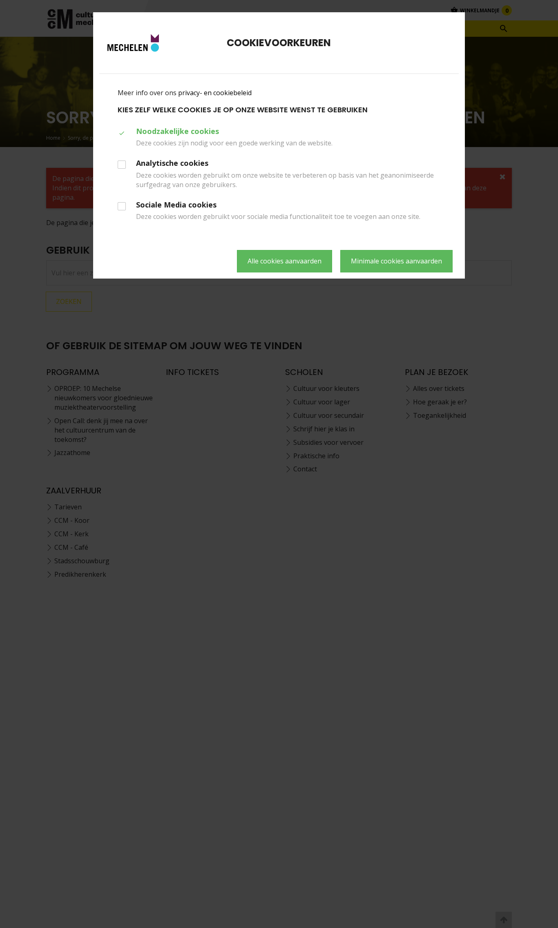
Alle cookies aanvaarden (284, 261)
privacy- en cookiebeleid (215, 92)
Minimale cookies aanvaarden (396, 261)
